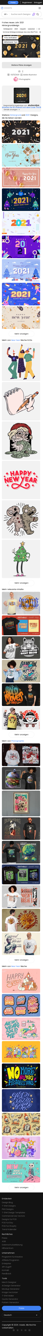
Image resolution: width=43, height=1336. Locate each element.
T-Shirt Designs (9, 1205)
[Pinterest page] (21, 1330)
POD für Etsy (7, 1222)
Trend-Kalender (9, 1229)
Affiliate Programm (10, 1260)
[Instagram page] (13, 1330)
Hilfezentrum (7, 1248)
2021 (16, 29)
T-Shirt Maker (8, 1295)
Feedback (6, 1273)
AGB (4, 1241)
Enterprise (6, 1263)
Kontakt (5, 1270)
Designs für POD (9, 1219)
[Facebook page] (17, 1330)
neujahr (23, 29)
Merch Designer (9, 1282)
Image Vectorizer (10, 1292)
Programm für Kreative (12, 1256)
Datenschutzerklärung (12, 1244)
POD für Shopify (9, 1226)
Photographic (17, 741)
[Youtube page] (25, 1330)
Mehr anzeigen (21, 333)
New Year (15, 340)
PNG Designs (7, 1209)
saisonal (31, 29)
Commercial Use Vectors (13, 1216)
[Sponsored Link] (21, 95)
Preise (4, 1238)
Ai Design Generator (11, 1285)
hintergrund (8, 29)
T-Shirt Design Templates (13, 1212)
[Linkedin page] (29, 1330)
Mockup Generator (10, 1289)
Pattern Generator (10, 1302)
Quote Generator (10, 1299)
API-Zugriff (6, 1266)
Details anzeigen (11, 109)
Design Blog (7, 1202)
